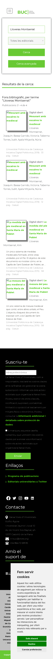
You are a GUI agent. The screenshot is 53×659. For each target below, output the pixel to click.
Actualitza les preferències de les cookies (25, 2)
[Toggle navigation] (10, 10)
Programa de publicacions (23, 476)
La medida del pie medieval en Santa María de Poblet (38, 230)
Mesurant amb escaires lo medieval (37, 120)
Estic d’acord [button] (32, 638)
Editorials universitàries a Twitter (27, 481)
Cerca (26, 52)
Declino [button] (31, 644)
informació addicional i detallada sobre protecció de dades (25, 420)
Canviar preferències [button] (32, 649)
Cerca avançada (26, 63)
